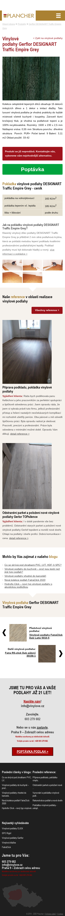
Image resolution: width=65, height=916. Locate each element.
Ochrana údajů (50, 913)
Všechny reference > (47, 310)
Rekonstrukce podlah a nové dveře (47, 800)
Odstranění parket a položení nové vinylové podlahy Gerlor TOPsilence (30, 515)
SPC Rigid (6, 833)
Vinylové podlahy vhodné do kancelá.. (14, 794)
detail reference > (19, 433)
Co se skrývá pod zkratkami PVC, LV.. (16, 779)
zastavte (42, 727)
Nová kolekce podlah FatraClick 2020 (25, 580)
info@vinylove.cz (32, 706)
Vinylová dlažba (9, 842)
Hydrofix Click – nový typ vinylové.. (17, 808)
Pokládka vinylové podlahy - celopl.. (45, 807)
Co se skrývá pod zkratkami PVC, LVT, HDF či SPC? (33, 565)
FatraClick (6, 847)
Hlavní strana (8, 24)
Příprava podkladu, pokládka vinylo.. (45, 779)
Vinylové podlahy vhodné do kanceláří (25, 576)
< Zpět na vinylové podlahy (48, 38)
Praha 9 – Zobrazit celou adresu (32, 732)
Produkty (22, 24)
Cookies (60, 913)
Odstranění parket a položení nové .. (47, 786)
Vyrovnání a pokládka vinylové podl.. (46, 794)
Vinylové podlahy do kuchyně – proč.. (15, 786)
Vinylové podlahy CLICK (12, 828)
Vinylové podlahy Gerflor (12, 837)
